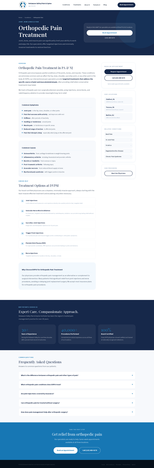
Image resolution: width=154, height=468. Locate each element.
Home (20, 18)
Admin (133, 465)
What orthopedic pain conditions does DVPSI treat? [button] (41, 384)
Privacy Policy (126, 465)
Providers (118, 465)
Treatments (77, 5)
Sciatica (118, 145)
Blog (105, 5)
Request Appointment (118, 72)
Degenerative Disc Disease (118, 151)
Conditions (66, 5)
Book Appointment (126, 5)
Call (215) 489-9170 (118, 78)
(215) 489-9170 (110, 38)
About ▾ (87, 5)
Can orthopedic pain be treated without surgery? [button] (40, 403)
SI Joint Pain (118, 140)
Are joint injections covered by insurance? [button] (37, 393)
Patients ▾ (96, 5)
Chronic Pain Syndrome (118, 156)
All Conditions (110, 465)
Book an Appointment (65, 450)
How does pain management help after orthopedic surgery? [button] (44, 412)
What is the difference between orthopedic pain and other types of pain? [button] (49, 375)
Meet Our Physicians (118, 173)
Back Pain (118, 134)
